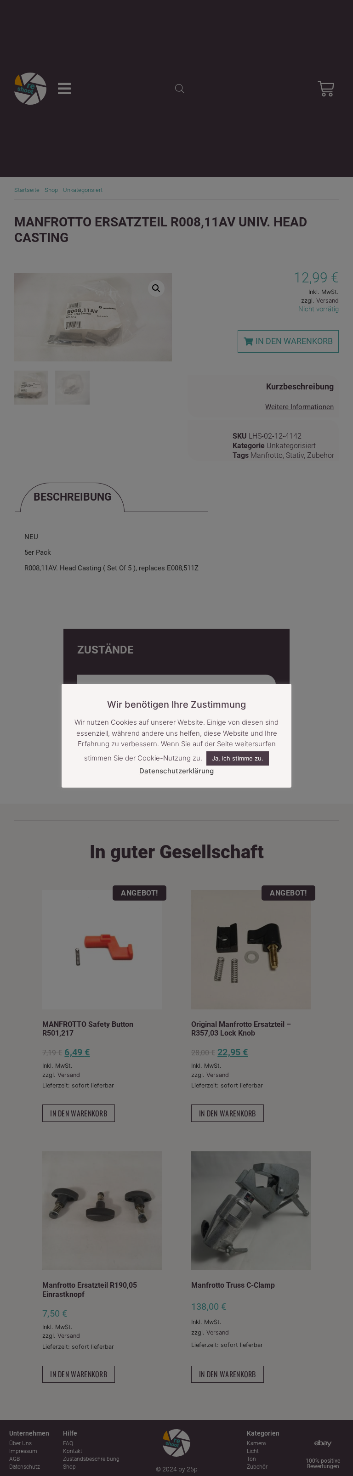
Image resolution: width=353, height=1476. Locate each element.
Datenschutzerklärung (176, 770)
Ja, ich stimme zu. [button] (237, 758)
